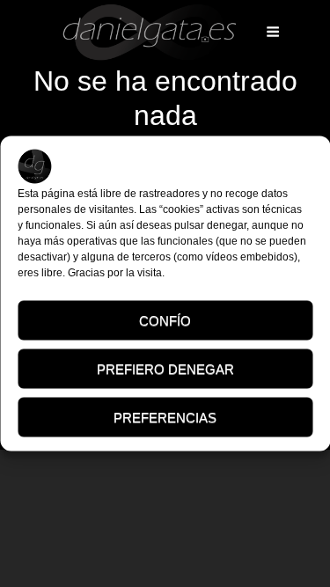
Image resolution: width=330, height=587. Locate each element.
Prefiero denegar (165, 368)
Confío (165, 319)
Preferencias (165, 416)
